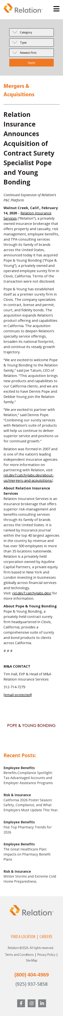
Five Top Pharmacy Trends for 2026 (28, 827)
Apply (31, 63)
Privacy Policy (46, 955)
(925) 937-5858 (31, 984)
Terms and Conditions (19, 955)
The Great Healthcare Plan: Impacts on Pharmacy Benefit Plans (27, 851)
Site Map (31, 960)
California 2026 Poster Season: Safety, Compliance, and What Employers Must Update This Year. (31, 802)
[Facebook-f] (21, 1003)
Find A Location (23, 937)
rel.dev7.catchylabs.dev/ (31, 593)
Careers (46, 937)
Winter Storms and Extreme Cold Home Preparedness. (30, 876)
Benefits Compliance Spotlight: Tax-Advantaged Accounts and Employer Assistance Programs (28, 775)
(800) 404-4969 (31, 975)
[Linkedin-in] (42, 1003)
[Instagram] (32, 1003)
